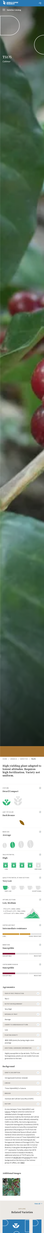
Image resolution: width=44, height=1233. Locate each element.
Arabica (14, 759)
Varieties (25, 759)
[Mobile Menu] (39, 3)
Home (6, 759)
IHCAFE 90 (17, 1158)
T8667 (22, 1163)
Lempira (27, 1158)
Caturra (7, 1112)
